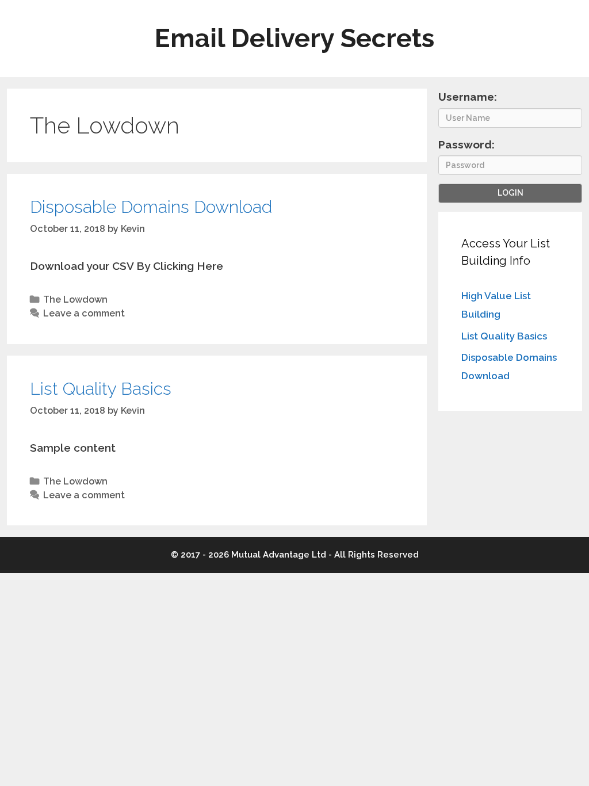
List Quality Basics (100, 389)
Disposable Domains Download (151, 207)
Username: (467, 96)
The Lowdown (75, 299)
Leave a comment (84, 313)
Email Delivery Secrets (294, 38)
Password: (466, 144)
